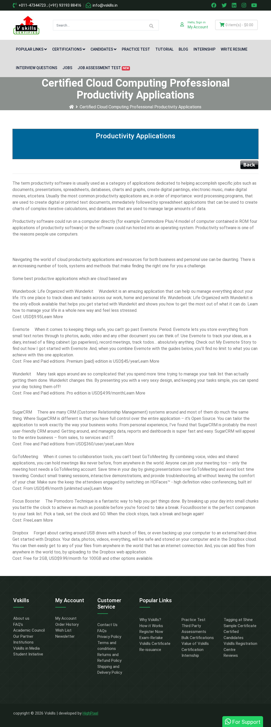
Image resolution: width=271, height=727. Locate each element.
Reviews (231, 655)
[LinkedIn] (234, 5)
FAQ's (18, 624)
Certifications (67, 49)
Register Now (151, 631)
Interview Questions (36, 68)
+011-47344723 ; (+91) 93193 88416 (49, 5)
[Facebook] (214, 5)
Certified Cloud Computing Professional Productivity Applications (140, 106)
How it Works (151, 625)
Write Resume (234, 49)
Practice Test (136, 49)
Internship (204, 49)
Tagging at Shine (238, 619)
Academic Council (29, 630)
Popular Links (29, 49)
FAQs (102, 630)
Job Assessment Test (103, 68)
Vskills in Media (26, 648)
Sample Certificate (240, 625)
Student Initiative (28, 654)
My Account (65, 618)
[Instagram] (244, 5)
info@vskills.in (105, 5)
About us (21, 618)
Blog (183, 49)
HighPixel (90, 713)
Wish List (63, 630)
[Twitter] (224, 5)
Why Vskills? (150, 619)
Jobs (67, 68)
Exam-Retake (151, 637)
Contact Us (107, 624)
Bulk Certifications (198, 637)
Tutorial (164, 49)
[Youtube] (255, 5)
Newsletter (65, 636)
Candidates (102, 49)
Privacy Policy (109, 636)
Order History (67, 624)
